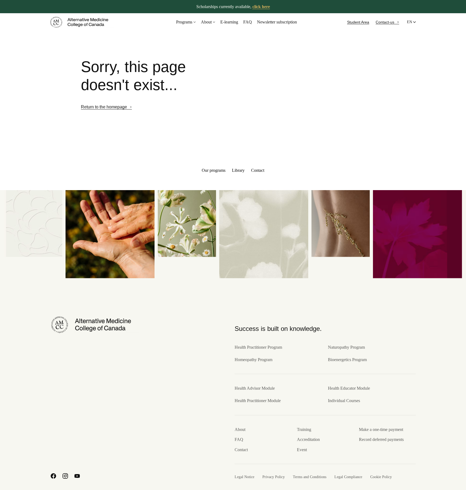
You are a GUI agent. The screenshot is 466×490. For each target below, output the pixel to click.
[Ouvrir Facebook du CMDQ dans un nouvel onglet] (53, 476)
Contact (257, 170)
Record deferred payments (381, 439)
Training (304, 429)
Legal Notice (244, 477)
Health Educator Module (349, 388)
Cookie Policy (381, 477)
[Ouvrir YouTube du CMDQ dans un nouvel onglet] (77, 476)
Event (302, 449)
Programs (184, 22)
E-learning (229, 22)
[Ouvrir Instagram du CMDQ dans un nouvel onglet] (65, 476)
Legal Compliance (348, 477)
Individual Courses (344, 400)
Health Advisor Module (255, 388)
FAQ (247, 22)
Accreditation (308, 439)
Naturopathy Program (346, 347)
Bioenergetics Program (347, 359)
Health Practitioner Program (258, 347)
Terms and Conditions (309, 477)
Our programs (213, 170)
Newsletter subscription (277, 22)
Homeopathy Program (253, 359)
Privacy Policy (273, 477)
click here (261, 6)
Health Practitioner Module (258, 400)
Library (238, 170)
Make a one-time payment (381, 429)
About (206, 22)
